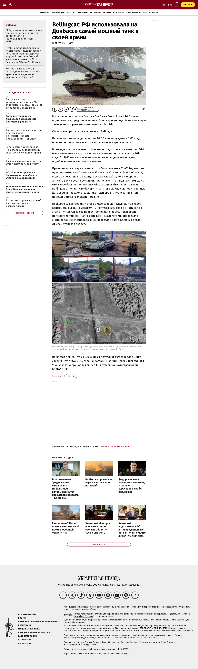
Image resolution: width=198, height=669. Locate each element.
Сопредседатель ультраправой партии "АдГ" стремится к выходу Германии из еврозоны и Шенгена (24, 103)
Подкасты (118, 12)
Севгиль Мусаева (129, 642)
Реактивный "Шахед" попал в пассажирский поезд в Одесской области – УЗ (65, 528)
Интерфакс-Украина (83, 616)
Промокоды (24, 643)
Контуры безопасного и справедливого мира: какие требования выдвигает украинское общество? (23, 73)
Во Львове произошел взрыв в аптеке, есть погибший (98, 482)
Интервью (95, 12)
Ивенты (107, 12)
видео (91, 168)
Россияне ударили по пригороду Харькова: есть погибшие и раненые (21, 119)
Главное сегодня (62, 457)
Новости (44, 12)
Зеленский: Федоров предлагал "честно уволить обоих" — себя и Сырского (98, 528)
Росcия (71, 376)
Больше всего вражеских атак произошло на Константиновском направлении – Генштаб (24, 134)
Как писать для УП (27, 636)
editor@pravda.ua (89, 644)
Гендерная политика (29, 629)
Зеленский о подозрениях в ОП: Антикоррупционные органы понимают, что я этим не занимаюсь (132, 529)
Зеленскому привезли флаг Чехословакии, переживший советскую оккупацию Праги (23, 149)
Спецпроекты (133, 12)
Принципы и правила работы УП (34, 632)
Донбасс (58, 376)
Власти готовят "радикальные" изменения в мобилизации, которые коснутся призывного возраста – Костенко (65, 489)
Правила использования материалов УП (39, 621)
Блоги (146, 12)
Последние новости (18, 92)
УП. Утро (71, 12)
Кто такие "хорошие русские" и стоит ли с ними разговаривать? (23, 203)
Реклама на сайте (27, 614)
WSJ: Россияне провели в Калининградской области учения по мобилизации (21, 175)
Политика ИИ (24, 625)
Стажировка (24, 640)
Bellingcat (107, 131)
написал (132, 207)
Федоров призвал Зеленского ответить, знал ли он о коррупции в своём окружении (131, 485)
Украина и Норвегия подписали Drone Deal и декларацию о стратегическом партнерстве (24, 189)
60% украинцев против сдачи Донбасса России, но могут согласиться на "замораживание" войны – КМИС (24, 36)
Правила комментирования (114, 446)
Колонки (83, 12)
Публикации (58, 12)
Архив (155, 12)
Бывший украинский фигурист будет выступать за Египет (24, 163)
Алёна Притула (168, 642)
